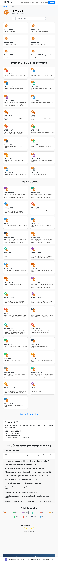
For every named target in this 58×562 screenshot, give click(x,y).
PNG (15, 512)
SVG (16, 516)
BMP (42, 512)
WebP (25, 512)
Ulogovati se (44, 2)
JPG (22, 2)
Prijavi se (51, 2)
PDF (25, 516)
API (33, 2)
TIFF (51, 512)
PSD (33, 516)
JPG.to (5, 6)
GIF (34, 512)
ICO (42, 516)
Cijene (37, 2)
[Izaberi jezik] (30, 2)
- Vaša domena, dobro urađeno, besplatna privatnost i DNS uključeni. (29, 556)
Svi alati (26, 2)
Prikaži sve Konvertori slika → (29, 414)
